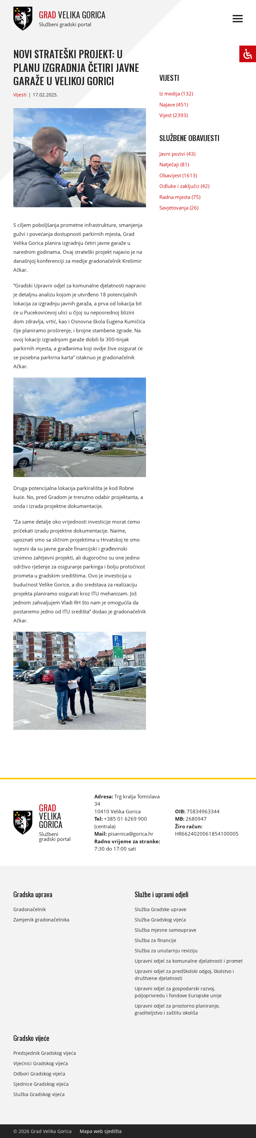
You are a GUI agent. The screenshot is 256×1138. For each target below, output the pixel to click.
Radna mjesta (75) (179, 197)
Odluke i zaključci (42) (184, 186)
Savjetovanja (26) (178, 207)
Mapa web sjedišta (101, 1131)
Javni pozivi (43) (177, 153)
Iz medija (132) (176, 93)
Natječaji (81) (174, 164)
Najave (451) (173, 104)
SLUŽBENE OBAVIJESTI (189, 137)
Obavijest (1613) (178, 175)
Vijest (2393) (173, 115)
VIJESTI (169, 77)
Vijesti (20, 94)
